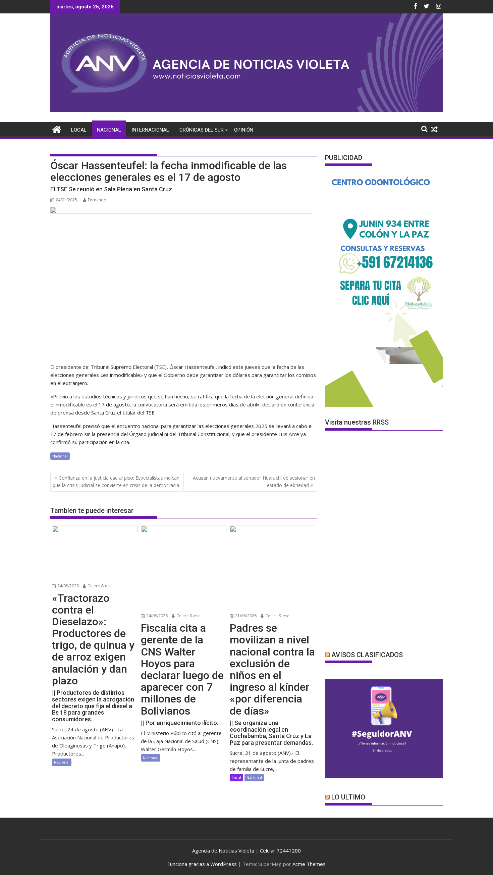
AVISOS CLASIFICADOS (367, 655)
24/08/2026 (67, 586)
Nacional (109, 130)
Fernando (97, 200)
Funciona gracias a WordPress (202, 864)
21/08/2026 (245, 616)
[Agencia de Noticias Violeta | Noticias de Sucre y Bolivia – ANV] (246, 109)
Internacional (150, 130)
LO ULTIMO (348, 797)
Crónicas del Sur (201, 130)
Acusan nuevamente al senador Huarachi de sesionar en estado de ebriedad (254, 481)
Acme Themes (309, 864)
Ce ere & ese (99, 586)
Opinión (243, 130)
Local (79, 130)
